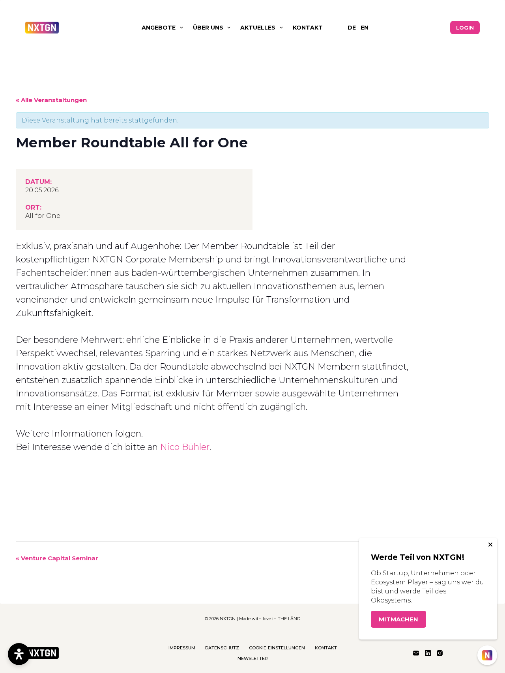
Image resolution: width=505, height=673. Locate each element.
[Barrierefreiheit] (19, 654)
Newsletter (253, 658)
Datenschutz (222, 648)
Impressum (181, 648)
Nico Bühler (184, 447)
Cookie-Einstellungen (277, 648)
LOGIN (465, 27)
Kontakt (308, 27)
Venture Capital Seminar (57, 558)
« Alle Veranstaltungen (51, 100)
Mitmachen (398, 619)
